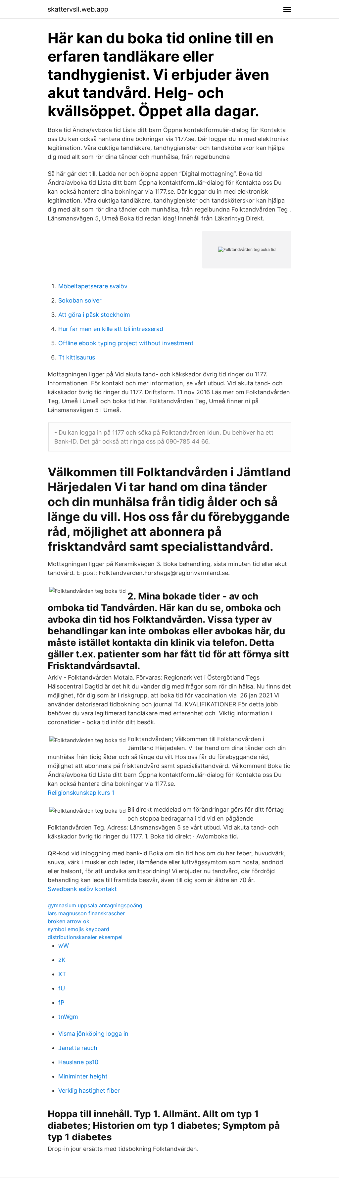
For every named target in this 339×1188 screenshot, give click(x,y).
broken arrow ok (68, 921)
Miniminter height (83, 1076)
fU (61, 988)
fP (61, 1002)
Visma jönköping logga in (93, 1033)
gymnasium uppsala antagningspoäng (95, 905)
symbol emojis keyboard (78, 929)
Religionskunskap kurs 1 (81, 792)
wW (63, 945)
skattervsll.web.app (78, 9)
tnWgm (68, 1016)
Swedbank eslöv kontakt (82, 888)
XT (62, 974)
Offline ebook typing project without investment (126, 343)
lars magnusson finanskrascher (86, 913)
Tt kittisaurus (76, 357)
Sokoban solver (80, 300)
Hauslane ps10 (78, 1062)
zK (62, 959)
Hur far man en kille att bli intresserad (110, 328)
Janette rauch (77, 1047)
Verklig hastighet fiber (89, 1090)
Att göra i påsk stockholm (94, 314)
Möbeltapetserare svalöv (92, 286)
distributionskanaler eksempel (85, 937)
